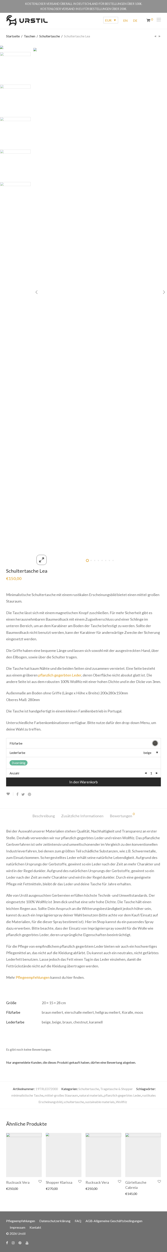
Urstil (21, 1233)
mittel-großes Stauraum (61, 1095)
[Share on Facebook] (17, 794)
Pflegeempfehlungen (33, 977)
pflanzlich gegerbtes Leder (122, 1095)
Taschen (29, 36)
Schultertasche (49, 36)
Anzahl (14, 773)
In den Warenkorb (83, 782)
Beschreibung (43, 816)
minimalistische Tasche (27, 1095)
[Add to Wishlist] (9, 794)
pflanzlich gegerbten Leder (59, 675)
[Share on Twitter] (23, 794)
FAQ (78, 1221)
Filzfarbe (16, 743)
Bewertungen (122, 815)
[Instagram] (13, 1242)
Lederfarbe (17, 752)
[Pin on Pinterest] (30, 794)
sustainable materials (100, 1102)
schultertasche (74, 1102)
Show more (14, 1188)
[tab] (44, 816)
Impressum (17, 1227)
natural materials (91, 1095)
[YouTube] (27, 1242)
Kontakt (35, 1227)
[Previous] (36, 293)
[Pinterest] (20, 1242)
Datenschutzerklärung (54, 1221)
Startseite (13, 36)
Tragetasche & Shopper (116, 1089)
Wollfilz (121, 1102)
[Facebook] (7, 1242)
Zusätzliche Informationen (82, 816)
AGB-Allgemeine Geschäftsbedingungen (114, 1221)
